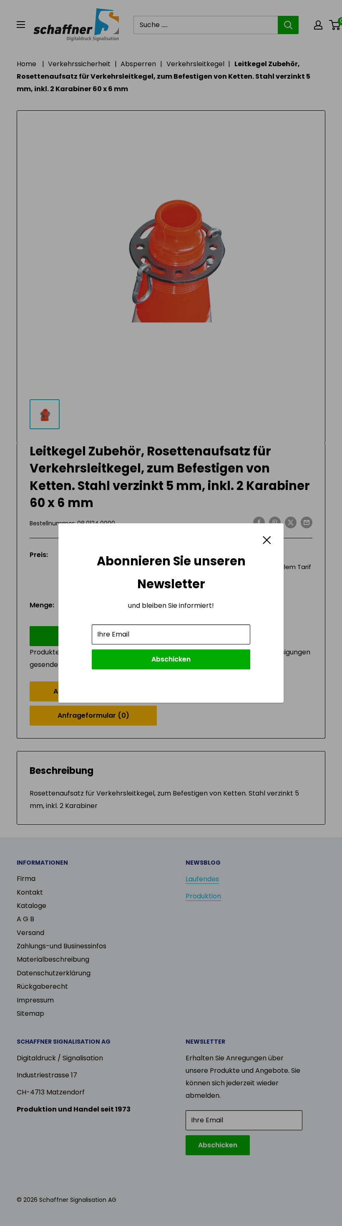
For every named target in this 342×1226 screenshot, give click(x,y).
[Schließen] (267, 539)
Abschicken (171, 659)
